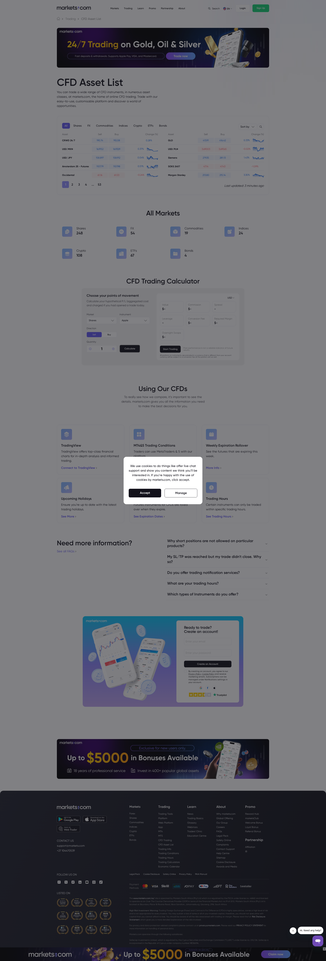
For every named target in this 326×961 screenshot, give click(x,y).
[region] (163, 480)
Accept (145, 493)
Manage (181, 493)
